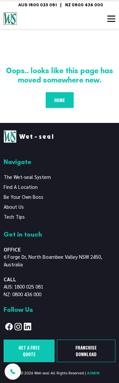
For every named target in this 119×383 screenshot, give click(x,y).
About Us (14, 206)
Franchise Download (86, 350)
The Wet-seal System (27, 177)
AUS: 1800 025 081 (23, 286)
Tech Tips (14, 216)
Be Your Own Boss (23, 196)
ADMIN (93, 372)
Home (59, 100)
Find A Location (21, 187)
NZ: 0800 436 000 (22, 294)
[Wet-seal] (28, 136)
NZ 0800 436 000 (84, 4)
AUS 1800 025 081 (37, 4)
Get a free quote (29, 350)
